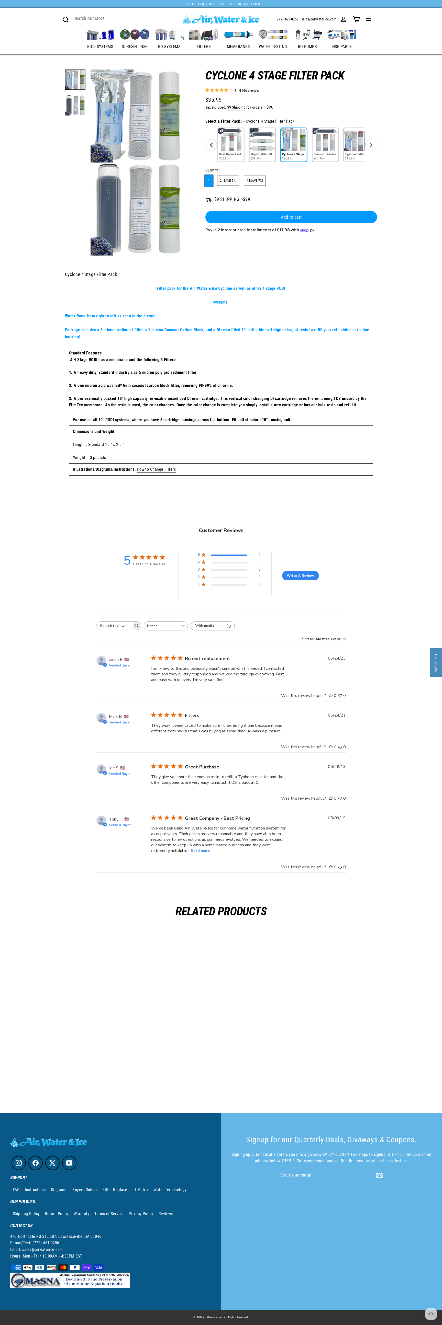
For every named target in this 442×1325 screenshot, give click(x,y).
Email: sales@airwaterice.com (36, 1249)
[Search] (66, 19)
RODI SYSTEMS (100, 46)
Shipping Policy (26, 1213)
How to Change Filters (156, 469)
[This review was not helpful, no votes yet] (340, 695)
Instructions (35, 1189)
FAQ (16, 1189)
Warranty (82, 1213)
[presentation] (211, 145)
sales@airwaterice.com (319, 19)
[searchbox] (114, 626)
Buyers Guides (84, 1189)
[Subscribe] (378, 1175)
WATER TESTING (273, 46)
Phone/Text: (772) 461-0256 (34, 1242)
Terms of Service (109, 1213)
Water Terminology (169, 1189)
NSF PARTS (341, 46)
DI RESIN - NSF (134, 46)
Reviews (166, 1213)
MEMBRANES (238, 46)
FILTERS (204, 46)
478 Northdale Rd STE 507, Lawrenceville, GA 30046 (55, 1236)
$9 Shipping (236, 107)
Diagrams (59, 1189)
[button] (436, 662)
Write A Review (300, 575)
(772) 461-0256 (287, 19)
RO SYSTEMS (169, 46)
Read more (200, 850)
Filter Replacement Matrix (125, 1189)
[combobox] (166, 625)
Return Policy (57, 1213)
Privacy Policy (141, 1213)
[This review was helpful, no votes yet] (331, 695)
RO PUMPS (307, 46)
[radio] (231, 145)
